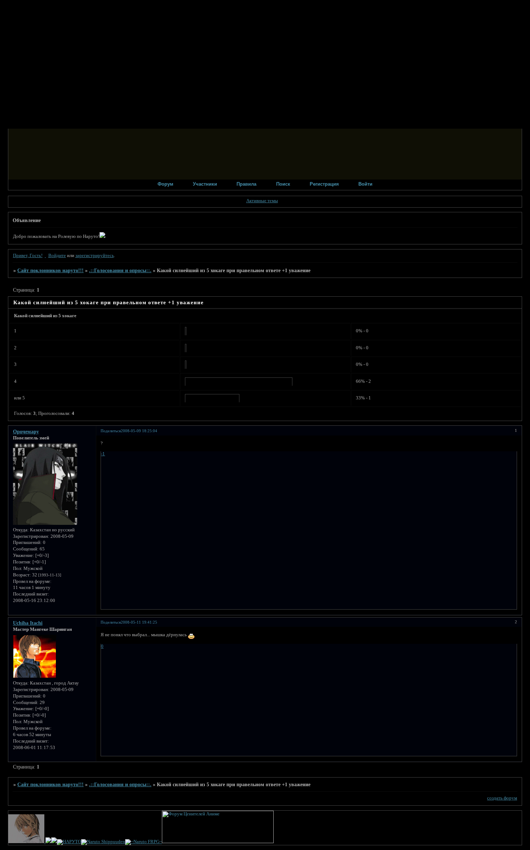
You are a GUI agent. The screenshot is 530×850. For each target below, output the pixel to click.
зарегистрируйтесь (94, 255)
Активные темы (262, 200)
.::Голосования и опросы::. (120, 270)
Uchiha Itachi (28, 623)
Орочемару (26, 431)
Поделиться (111, 431)
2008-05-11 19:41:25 (139, 622)
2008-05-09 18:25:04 (139, 431)
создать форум (502, 798)
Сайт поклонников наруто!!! (50, 270)
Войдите (57, 255)
